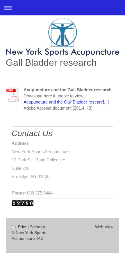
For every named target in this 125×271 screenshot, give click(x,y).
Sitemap (37, 226)
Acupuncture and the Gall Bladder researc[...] (66, 101)
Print (22, 226)
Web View (104, 226)
